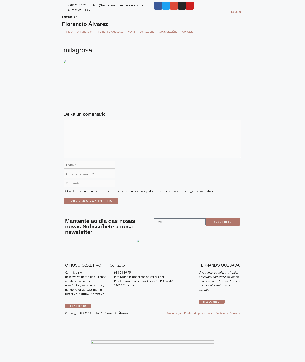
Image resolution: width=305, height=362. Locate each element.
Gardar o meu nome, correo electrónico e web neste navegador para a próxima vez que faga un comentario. (141, 191)
